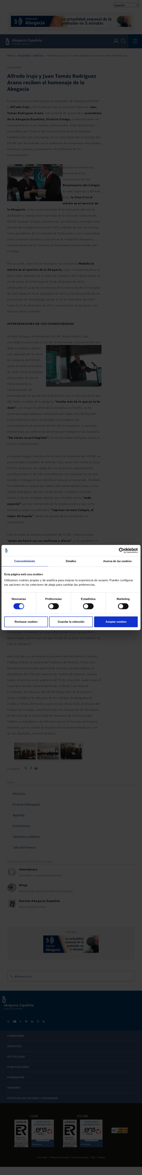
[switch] (53, 606)
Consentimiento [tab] (24, 561)
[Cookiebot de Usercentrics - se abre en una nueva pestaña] (121, 550)
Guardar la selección (71, 621)
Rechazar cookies (26, 621)
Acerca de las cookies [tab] (117, 561)
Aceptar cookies (116, 621)
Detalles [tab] (71, 561)
